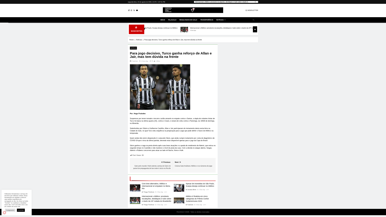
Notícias (220, 20)
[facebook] (129, 10)
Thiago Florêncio (148, 192)
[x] (134, 10)
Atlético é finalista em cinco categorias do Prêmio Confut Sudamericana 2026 (197, 198)
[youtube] (137, 10)
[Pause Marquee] (255, 29)
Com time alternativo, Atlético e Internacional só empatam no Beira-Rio (156, 186)
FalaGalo (172, 20)
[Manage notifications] (4, 212)
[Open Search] (253, 20)
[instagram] (131, 10)
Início (162, 20)
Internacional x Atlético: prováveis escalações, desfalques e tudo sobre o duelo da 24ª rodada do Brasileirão (221, 2)
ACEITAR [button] (21, 210)
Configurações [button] (10, 210)
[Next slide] (256, 2)
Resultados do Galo (188, 20)
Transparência (206, 20)
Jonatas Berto (191, 189)
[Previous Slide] (253, 2)
